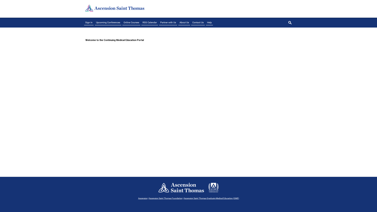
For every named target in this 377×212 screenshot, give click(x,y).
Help (209, 22)
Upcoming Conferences (108, 22)
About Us (184, 22)
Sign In (88, 22)
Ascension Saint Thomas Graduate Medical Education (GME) (211, 198)
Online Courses (131, 22)
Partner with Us (168, 22)
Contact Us (198, 22)
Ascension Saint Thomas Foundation (165, 198)
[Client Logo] (114, 10)
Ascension (143, 198)
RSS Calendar (150, 22)
